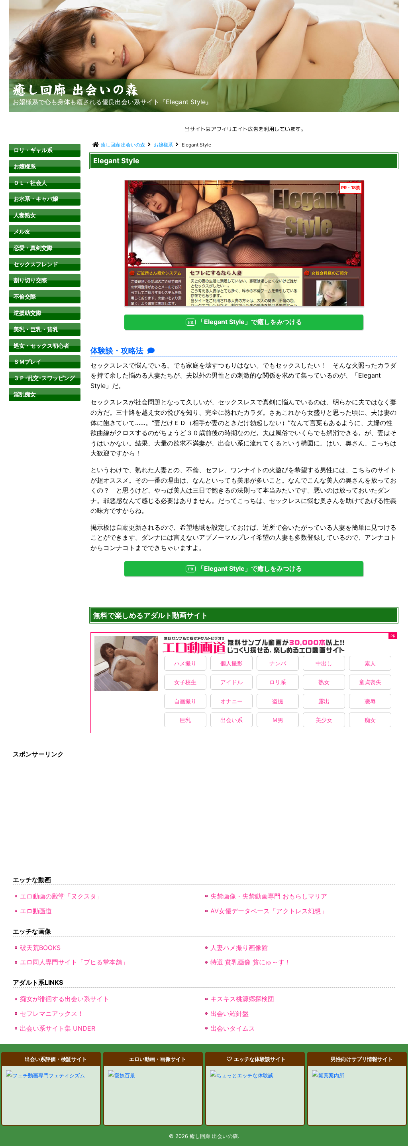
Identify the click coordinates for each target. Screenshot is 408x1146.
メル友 (22, 231)
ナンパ (277, 663)
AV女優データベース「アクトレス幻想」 (268, 911)
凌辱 (370, 701)
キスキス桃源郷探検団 (242, 999)
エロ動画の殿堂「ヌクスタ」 (61, 896)
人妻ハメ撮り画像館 (239, 948)
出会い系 (231, 719)
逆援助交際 (27, 312)
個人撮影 (231, 663)
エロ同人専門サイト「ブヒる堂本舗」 (74, 962)
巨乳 (185, 719)
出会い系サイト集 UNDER (57, 1028)
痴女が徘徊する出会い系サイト (64, 999)
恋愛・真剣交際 (33, 247)
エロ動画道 (36, 911)
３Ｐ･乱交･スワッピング (44, 377)
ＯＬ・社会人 (30, 182)
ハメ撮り (185, 663)
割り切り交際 (30, 280)
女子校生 (185, 682)
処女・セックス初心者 (41, 345)
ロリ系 (277, 682)
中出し (324, 663)
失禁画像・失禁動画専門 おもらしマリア (268, 896)
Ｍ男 (277, 719)
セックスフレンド (36, 264)
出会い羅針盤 (229, 1013)
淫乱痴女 (25, 394)
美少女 (324, 719)
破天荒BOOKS (40, 948)
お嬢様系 (25, 166)
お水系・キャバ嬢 (36, 198)
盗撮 (277, 701)
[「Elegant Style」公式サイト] (244, 243)
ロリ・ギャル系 (33, 149)
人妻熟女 (25, 215)
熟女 (324, 682)
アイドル (231, 682)
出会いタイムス (232, 1028)
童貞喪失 (370, 682)
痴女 (370, 719)
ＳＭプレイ (27, 361)
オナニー (231, 701)
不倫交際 (25, 296)
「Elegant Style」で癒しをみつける (250, 322)
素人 (370, 663)
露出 (324, 701)
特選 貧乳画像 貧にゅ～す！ (250, 962)
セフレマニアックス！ (52, 1013)
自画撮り (185, 701)
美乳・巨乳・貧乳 (36, 329)
